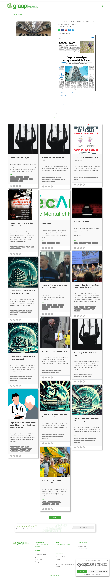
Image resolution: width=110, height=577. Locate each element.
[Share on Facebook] (62, 30)
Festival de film (95, 242)
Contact (98, 6)
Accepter (82, 571)
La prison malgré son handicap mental (86, 104)
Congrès (81, 177)
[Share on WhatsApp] (59, 30)
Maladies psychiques (14, 180)
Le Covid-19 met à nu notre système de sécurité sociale (67, 104)
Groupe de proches (61, 562)
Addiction (17, 446)
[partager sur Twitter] (17, 186)
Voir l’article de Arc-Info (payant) (65, 92)
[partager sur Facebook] (11, 186)
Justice (62, 179)
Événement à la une (56, 179)
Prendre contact (82, 546)
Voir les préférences (103, 571)
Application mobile (39, 557)
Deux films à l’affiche (81, 221)
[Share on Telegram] (73, 30)
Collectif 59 (58, 177)
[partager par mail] (20, 186)
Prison (21, 180)
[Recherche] (102, 6)
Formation (86, 177)
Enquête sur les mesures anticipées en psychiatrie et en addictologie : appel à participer (23, 425)
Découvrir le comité (82, 548)
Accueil (55, 6)
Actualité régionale (83, 242)
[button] (107, 560)
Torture (19, 248)
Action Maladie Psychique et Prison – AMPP (74, 6)
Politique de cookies (87, 574)
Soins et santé (27, 450)
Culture (89, 242)
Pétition (53, 372)
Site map (37, 562)
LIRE (11, 174)
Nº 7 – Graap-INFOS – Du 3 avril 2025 (54, 351)
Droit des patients (23, 448)
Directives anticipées (14, 448)
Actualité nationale (51, 177)
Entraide (87, 6)
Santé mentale (13, 248)
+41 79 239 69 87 (60, 548)
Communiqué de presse (47, 179)
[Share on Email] (66, 30)
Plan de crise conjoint (14, 450)
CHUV (22, 446)
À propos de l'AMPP (61, 557)
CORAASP (26, 446)
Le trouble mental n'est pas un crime (54, 370)
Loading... (55, 517)
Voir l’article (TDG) (62, 95)
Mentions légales (39, 559)
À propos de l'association (41, 554)
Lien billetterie (77, 235)
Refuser (92, 571)
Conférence (18, 246)
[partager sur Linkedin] (14, 186)
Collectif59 (58, 559)
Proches (76, 179)
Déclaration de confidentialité (96, 574)
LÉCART (28, 246)
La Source (29, 448)
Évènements (61, 6)
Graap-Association (78, 308)
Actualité (20, 14)
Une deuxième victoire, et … (20, 158)
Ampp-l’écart (46, 223)
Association (92, 6)
